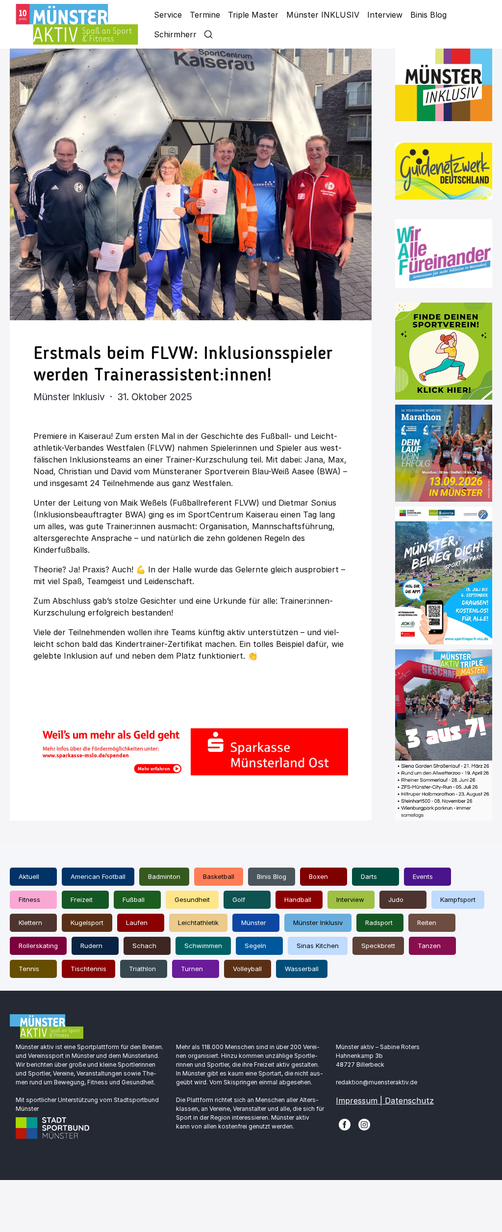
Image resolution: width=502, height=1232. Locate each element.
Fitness (29, 899)
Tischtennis (88, 969)
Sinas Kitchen (318, 946)
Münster (253, 922)
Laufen (137, 922)
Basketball (218, 876)
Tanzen (429, 946)
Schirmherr (175, 34)
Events (423, 876)
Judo (395, 899)
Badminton (164, 876)
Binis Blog (428, 15)
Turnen (192, 969)
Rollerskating (38, 946)
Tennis (29, 969)
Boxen (318, 876)
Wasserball (302, 969)
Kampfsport (458, 899)
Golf (238, 899)
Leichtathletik (198, 922)
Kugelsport (87, 922)
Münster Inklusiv (318, 922)
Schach (144, 946)
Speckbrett (378, 946)
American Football (98, 876)
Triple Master (253, 15)
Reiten (426, 922)
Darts (369, 876)
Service (168, 15)
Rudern (91, 946)
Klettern (30, 922)
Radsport (379, 922)
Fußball (134, 899)
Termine (205, 15)
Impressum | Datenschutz (385, 1100)
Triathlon (142, 969)
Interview (384, 15)
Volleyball (247, 969)
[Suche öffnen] (208, 34)
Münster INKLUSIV (322, 15)
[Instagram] (364, 1124)
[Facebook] (344, 1124)
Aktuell (29, 876)
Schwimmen (203, 946)
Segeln (255, 946)
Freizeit (82, 899)
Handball (297, 899)
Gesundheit (192, 899)
